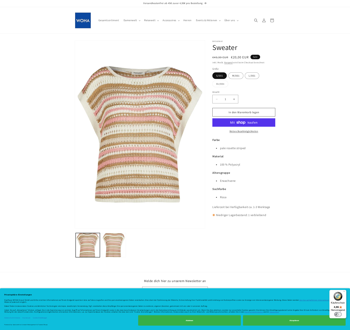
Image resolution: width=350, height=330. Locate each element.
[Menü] (344, 292)
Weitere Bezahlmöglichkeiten (244, 131)
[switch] (338, 314)
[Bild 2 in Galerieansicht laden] (114, 245)
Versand (228, 62)
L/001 (252, 75)
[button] (131, 20)
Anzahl (215, 92)
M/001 (236, 75)
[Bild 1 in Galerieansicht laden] (88, 245)
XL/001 (222, 84)
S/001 (219, 75)
